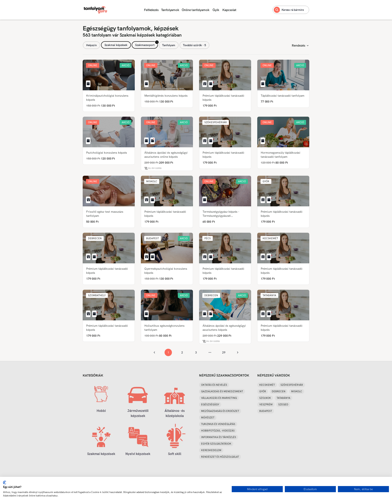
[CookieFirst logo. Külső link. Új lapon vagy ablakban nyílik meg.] (4, 482)
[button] (92, 65)
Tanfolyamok (170, 10)
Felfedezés (151, 10)
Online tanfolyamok (195, 10)
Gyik (216, 10)
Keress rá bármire (293, 10)
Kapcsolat (229, 10)
